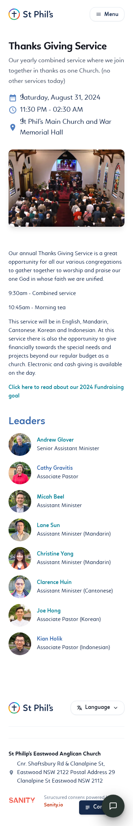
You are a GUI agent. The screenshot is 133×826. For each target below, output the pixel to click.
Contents (104, 807)
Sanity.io (53, 805)
